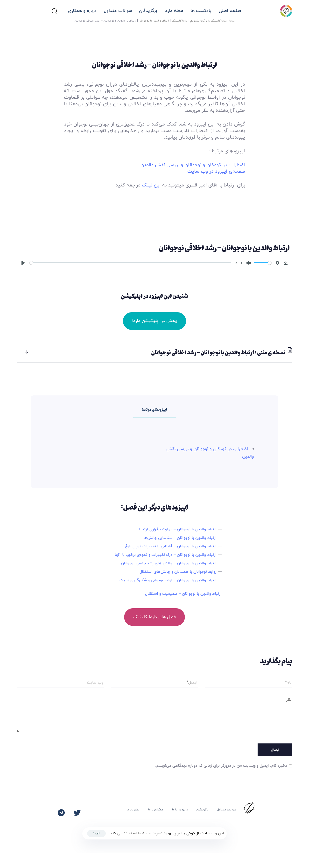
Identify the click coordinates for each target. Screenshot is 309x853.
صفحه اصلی (230, 11)
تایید (96, 833)
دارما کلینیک (180, 21)
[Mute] (249, 263)
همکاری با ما (155, 810)
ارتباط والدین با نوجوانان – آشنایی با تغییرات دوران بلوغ (171, 546)
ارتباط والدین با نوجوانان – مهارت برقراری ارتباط (178, 529)
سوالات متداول (118, 11)
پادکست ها (200, 11)
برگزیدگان (202, 810)
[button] (54, 11)
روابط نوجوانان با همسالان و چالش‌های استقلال (178, 571)
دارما (232, 21)
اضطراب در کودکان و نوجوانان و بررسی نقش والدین (192, 165)
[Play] (23, 263)
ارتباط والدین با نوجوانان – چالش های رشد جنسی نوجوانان (169, 563)
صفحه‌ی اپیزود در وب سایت (216, 171)
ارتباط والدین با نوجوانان (154, 21)
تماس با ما (133, 810)
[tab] (154, 352)
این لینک (151, 185)
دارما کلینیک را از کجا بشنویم (208, 21)
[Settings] (277, 263)
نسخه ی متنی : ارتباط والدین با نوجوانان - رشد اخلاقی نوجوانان (218, 352)
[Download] (286, 263)
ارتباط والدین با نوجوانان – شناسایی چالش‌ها (180, 538)
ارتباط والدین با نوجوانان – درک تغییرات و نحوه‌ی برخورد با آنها (166, 554)
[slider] (130, 262)
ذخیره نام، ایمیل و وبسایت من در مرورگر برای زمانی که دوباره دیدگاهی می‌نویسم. (221, 765)
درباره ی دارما (180, 810)
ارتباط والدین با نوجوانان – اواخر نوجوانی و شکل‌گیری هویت (168, 580)
